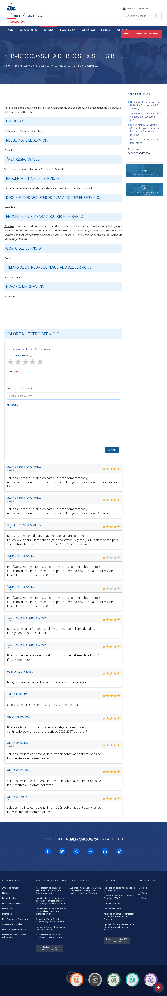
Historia (6, 893)
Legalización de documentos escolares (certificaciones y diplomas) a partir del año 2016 (50, 901)
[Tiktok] (119, 851)
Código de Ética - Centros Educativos (14, 936)
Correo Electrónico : (19, 388)
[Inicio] (17, 66)
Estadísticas (88, 30)
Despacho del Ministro (13, 903)
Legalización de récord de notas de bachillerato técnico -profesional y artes (51, 911)
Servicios (48, 30)
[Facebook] (47, 851)
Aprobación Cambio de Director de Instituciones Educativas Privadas (119, 916)
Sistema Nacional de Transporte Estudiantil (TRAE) (119, 896)
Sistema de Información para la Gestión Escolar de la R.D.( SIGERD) (145, 105)
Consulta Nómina (112, 903)
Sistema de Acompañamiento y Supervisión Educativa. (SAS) (145, 116)
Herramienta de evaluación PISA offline (144, 141)
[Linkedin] (105, 851)
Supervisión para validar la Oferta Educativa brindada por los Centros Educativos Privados (145, 130)
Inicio (10, 30)
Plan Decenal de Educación (15, 919)
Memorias (7, 914)
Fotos (144, 888)
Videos (144, 893)
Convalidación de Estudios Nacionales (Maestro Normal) (50, 920)
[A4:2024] (151, 986)
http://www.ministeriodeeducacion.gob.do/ (90, 226)
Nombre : (13, 371)
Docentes (44, 66)
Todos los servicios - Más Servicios (117, 940)
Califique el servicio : (20, 355)
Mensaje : (13, 405)
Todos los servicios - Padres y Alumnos (49, 948)
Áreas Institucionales (12, 924)
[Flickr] (90, 851)
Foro (126, 33)
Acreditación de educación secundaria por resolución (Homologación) (48, 890)
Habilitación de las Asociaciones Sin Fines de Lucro (119, 889)
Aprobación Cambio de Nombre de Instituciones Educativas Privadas (119, 927)
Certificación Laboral (113, 908)
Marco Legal (8, 908)
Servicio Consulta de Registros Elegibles (76, 66)
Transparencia (67, 30)
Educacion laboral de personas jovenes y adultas (50, 928)
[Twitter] (62, 851)
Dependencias (9, 898)
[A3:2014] (114, 986)
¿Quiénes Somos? (10, 888)
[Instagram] (76, 851)
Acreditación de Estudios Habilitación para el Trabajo (49, 936)
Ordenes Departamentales (14, 929)
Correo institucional (147, 33)
